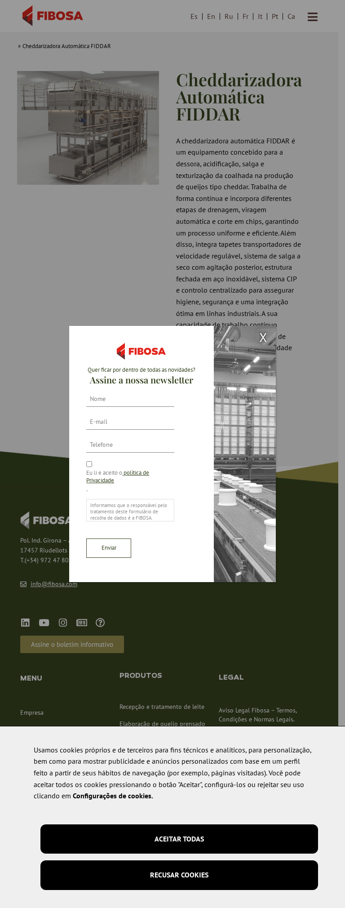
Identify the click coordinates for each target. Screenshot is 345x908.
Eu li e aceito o (117, 476)
